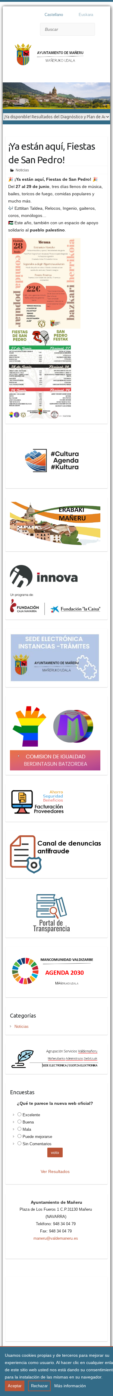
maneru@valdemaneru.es (55, 1238)
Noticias (22, 170)
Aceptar (14, 1386)
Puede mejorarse (37, 1136)
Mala (27, 1129)
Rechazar (39, 1386)
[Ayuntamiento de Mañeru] (51, 57)
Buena (28, 1122)
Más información (70, 1385)
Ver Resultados (55, 1171)
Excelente (31, 1115)
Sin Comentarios (37, 1144)
